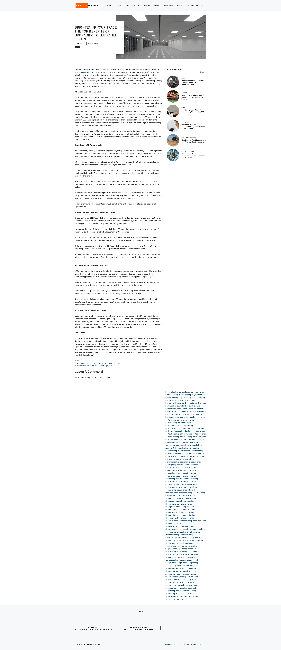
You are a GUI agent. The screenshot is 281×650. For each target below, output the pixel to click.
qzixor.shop (192, 487)
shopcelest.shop (172, 501)
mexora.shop (171, 453)
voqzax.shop (193, 549)
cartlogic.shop (171, 431)
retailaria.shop (171, 493)
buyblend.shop (198, 395)
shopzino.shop (171, 529)
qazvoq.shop (171, 465)
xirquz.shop (181, 571)
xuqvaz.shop (192, 577)
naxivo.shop (198, 456)
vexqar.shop (170, 543)
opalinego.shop (187, 459)
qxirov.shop (181, 484)
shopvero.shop (171, 523)
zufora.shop (192, 593)
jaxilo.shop (183, 448)
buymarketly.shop (173, 409)
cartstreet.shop (172, 437)
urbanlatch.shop (172, 537)
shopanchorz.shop (173, 498)
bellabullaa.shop (186, 392)
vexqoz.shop (181, 546)
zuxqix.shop (181, 599)
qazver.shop (185, 462)
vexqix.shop (181, 543)
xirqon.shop (170, 568)
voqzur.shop (170, 554)
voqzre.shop (182, 551)
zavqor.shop (170, 582)
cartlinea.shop (198, 428)
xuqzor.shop (192, 579)
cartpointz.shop (199, 431)
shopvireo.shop (187, 526)
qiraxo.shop (170, 473)
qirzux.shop (170, 479)
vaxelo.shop (200, 537)
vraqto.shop (182, 557)
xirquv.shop (191, 568)
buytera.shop (185, 414)
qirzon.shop (181, 476)
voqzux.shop (181, 554)
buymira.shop (187, 409)
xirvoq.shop (191, 571)
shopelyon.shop (172, 504)
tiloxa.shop (181, 532)
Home (109, 5)
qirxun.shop (191, 473)
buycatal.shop (185, 397)
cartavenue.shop (187, 420)
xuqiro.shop (181, 577)
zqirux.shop (181, 591)
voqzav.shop (181, 549)
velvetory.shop (171, 540)
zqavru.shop (193, 588)
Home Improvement (151, 5)
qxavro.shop (192, 481)
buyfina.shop (171, 406)
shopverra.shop (185, 523)
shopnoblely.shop (173, 518)
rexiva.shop (170, 495)
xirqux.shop (170, 571)
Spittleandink (193, 5)
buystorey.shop (172, 414)
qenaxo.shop (171, 470)
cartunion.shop (199, 437)
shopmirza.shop (188, 512)
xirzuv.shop (191, 574)
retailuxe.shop (199, 493)
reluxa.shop (193, 490)
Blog (77, 47)
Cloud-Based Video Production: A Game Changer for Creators (193, 156)
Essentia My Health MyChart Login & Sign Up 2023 (95, 366)
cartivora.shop (171, 428)
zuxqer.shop (193, 596)
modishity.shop (186, 456)
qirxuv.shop (170, 476)
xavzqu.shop (182, 565)
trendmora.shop (172, 535)
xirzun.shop (181, 574)
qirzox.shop (191, 476)
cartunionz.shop (172, 439)
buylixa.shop (194, 406)
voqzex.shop (170, 551)
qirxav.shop (181, 473)
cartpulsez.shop (172, 434)
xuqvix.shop (170, 579)
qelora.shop (192, 467)
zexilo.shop (181, 582)
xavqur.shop (182, 563)
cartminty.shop (185, 431)
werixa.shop (193, 557)
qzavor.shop (191, 484)
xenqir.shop (193, 565)
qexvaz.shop (182, 470)
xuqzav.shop (181, 579)
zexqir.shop (182, 585)
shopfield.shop (186, 504)
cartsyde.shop (186, 437)
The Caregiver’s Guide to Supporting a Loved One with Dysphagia (193, 112)
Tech (128, 5)
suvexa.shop (170, 532)
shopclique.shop (187, 501)
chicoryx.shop (198, 439)
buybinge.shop (185, 395)
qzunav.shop (170, 490)
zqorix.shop (170, 593)
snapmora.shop (198, 529)
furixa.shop (170, 445)
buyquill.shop (187, 411)
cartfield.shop (187, 425)
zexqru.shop (170, 588)
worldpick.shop (171, 560)
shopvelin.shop (199, 521)
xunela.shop (170, 577)
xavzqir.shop (170, 565)
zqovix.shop (181, 593)
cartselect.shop (199, 434)
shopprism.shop (185, 521)
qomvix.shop (181, 479)
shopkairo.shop (188, 509)
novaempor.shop (172, 459)
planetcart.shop (172, 462)
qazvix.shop (196, 462)
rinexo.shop (181, 495)
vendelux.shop (185, 540)
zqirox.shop (170, 591)
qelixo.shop (181, 467)
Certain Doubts (80, 43)
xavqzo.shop (192, 563)
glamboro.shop (182, 445)
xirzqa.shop (170, 574)
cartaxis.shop (171, 423)
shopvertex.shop (172, 526)
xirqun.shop (181, 568)
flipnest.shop (192, 442)
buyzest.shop (199, 417)
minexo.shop (182, 453)
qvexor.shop (170, 481)
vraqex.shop (193, 554)
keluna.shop (194, 448)
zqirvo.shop (191, 591)
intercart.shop (195, 445)
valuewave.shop (187, 537)
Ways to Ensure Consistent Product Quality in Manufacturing (192, 83)
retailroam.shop (185, 493)
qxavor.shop (181, 481)
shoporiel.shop (171, 521)
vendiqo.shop (197, 540)
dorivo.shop (170, 442)
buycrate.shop (185, 403)
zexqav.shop (170, 585)
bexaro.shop (199, 392)
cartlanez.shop (185, 428)
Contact (180, 5)
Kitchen (118, 5)
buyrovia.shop (199, 411)
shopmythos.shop (173, 515)
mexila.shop (198, 451)
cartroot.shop (186, 434)
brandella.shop (171, 395)
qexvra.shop (193, 470)
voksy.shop (192, 546)
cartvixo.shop (186, 439)
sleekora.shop (184, 529)
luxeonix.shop (171, 451)
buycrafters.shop (187, 400)
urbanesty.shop (187, 535)
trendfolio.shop (193, 532)
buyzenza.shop (186, 417)
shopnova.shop (187, 518)
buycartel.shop (171, 397)
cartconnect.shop (173, 425)
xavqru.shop (170, 563)
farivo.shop (181, 442)
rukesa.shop (191, 495)
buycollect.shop (172, 400)
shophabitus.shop (173, 509)
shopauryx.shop (189, 498)
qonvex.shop (192, 479)
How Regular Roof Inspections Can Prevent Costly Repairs (193, 141)
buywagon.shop (172, 417)
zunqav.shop (182, 596)
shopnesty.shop (188, 515)
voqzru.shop (193, 551)
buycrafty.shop (172, 403)
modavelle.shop (172, 456)
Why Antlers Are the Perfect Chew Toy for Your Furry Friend (99, 363)
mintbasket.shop (196, 453)
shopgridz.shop (187, 507)
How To (137, 5)
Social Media (168, 5)
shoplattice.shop (172, 512)
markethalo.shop (185, 451)
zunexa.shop (171, 596)
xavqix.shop (195, 560)
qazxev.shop (182, 465)
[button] (203, 5)
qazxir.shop (193, 465)
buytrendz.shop (198, 414)
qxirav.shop (170, 484)
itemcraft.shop (172, 448)
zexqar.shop (192, 582)
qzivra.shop (181, 487)
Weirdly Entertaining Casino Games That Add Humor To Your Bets (192, 97)
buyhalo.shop (183, 406)
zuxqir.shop (170, 599)
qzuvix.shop (182, 490)
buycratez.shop (199, 403)
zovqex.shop (182, 588)
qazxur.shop (170, 467)
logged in (90, 377)
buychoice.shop (198, 397)
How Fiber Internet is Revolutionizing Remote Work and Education (193, 126)
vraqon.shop (170, 557)
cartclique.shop (184, 423)
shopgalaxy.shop (172, 507)
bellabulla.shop (171, 392)
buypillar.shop (200, 409)
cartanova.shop (172, 420)
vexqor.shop (170, 546)
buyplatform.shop (173, 411)
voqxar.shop (170, 549)
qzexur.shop (170, 487)
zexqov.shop (192, 585)
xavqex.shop (184, 560)
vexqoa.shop (192, 543)
